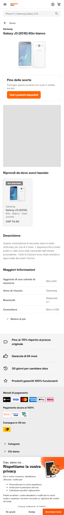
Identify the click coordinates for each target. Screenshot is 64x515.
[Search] (57, 14)
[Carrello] (59, 4)
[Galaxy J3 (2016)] (17, 193)
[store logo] (14, 4)
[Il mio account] (53, 4)
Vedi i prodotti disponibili (23, 95)
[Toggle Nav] (5, 4)
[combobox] (27, 14)
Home (12, 23)
